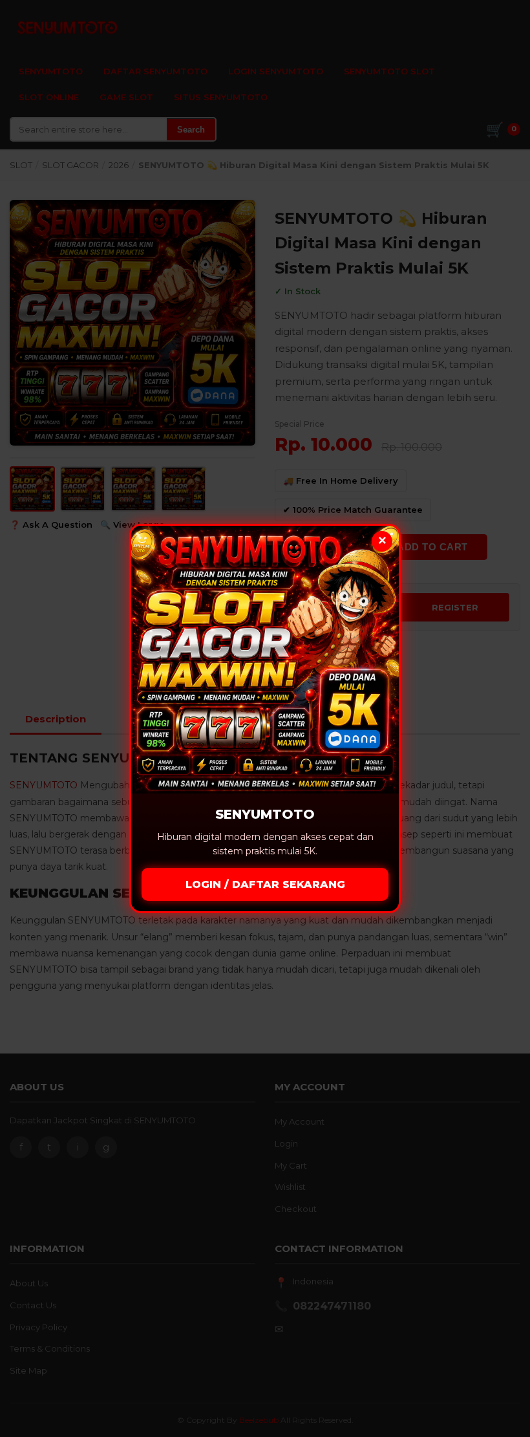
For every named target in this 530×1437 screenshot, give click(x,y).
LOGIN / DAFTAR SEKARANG (265, 884)
